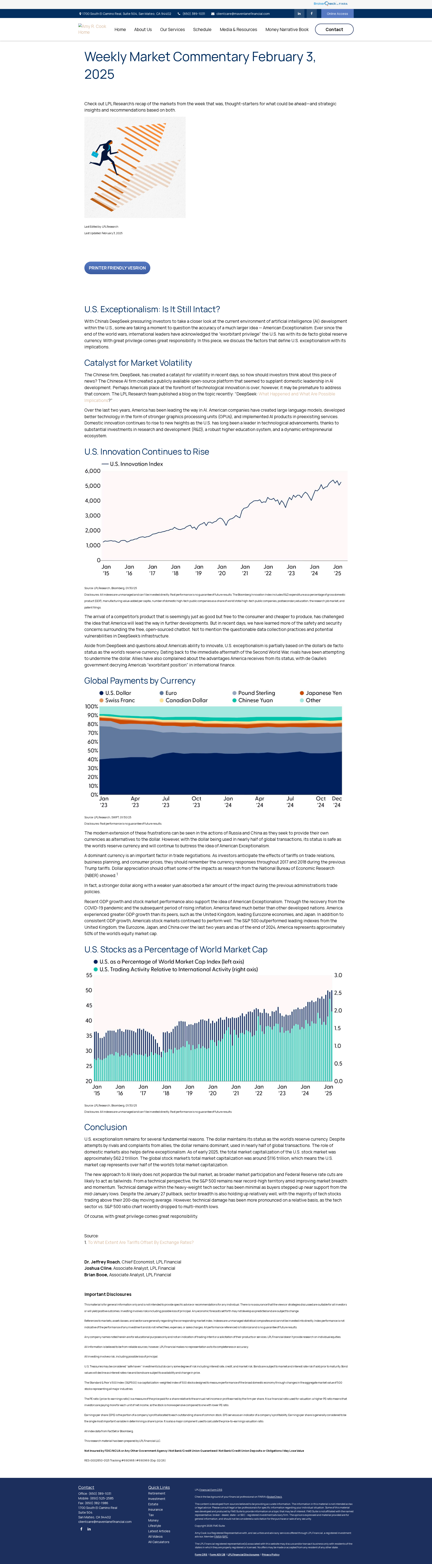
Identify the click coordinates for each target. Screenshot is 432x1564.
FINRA (217, 1536)
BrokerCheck (274, 1496)
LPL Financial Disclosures (243, 1554)
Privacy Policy (270, 1554)
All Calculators (158, 1542)
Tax (151, 1515)
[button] (120, 29)
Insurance (155, 1509)
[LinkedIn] (299, 13)
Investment (156, 1499)
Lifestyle (154, 1526)
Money (153, 1520)
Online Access (337, 13)
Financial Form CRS (210, 1489)
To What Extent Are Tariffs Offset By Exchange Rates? (141, 1242)
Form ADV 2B (217, 1554)
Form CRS (201, 1554)
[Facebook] (312, 13)
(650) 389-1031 (193, 13)
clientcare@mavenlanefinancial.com (243, 13)
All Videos (155, 1536)
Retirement (156, 1493)
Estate (153, 1504)
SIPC (225, 1536)
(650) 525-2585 (102, 1498)
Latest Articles (159, 1531)
